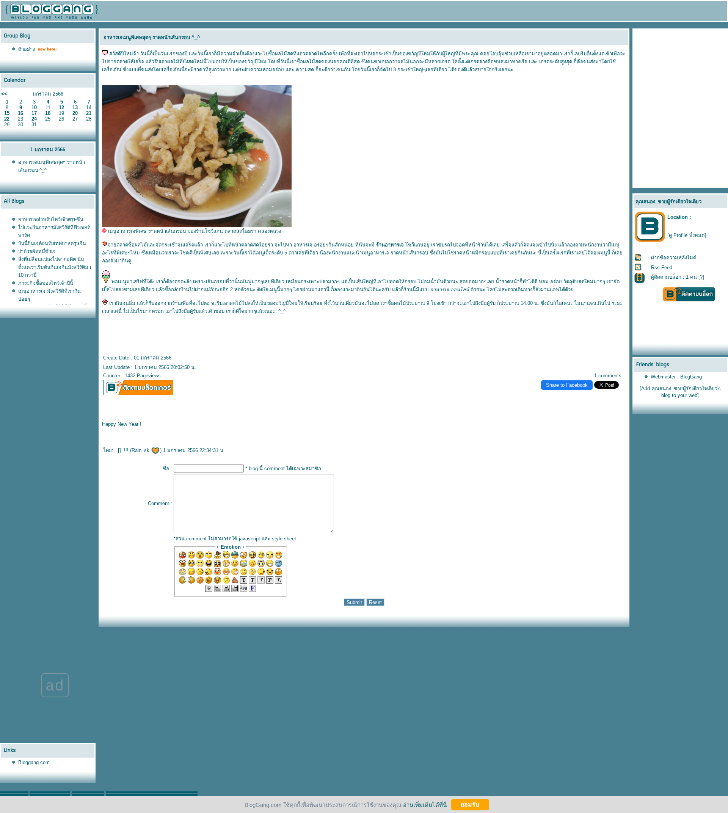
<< (4, 94)
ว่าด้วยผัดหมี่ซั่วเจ (37, 251)
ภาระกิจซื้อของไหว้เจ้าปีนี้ (45, 283)
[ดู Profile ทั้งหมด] (686, 235)
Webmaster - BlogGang (676, 377)
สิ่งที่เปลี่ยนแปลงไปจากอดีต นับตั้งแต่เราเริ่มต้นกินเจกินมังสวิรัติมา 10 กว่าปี (54, 267)
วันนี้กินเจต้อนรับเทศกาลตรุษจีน (52, 243)
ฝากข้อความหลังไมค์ (674, 258)
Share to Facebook (567, 385)
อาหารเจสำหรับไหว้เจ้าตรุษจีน (50, 219)
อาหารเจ (302, 245)
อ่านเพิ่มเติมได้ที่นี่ (425, 804)
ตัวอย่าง (26, 49)
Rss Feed (661, 267)
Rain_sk (141, 450)
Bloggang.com (34, 762)
